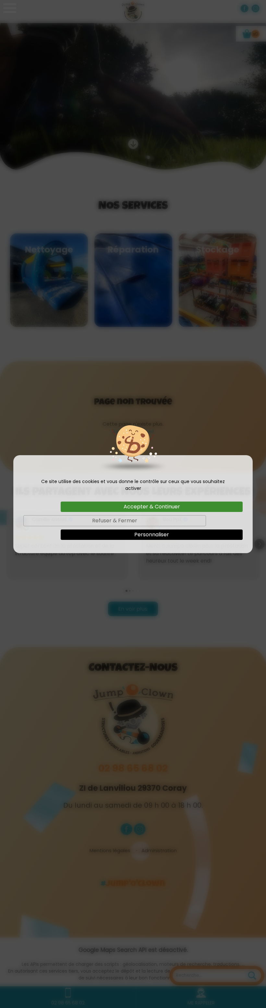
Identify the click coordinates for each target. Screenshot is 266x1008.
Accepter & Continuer (152, 506)
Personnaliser (151, 534)
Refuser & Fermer (114, 520)
